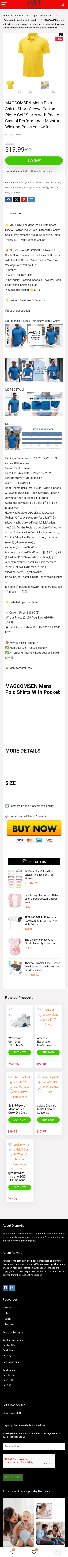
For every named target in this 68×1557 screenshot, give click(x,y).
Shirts (52, 187)
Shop (7, 1313)
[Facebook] (5, 1288)
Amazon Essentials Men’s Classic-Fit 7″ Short (46, 1043)
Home (6, 15)
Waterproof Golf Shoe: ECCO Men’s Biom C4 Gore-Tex (17, 1045)
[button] (61, 34)
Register (9, 1324)
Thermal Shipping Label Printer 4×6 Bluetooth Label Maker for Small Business (42, 966)
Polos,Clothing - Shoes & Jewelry (20, 20)
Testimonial (9, 1370)
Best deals (9, 1350)
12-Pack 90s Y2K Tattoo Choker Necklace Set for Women (39, 875)
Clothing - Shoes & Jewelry (39, 182)
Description (15, 213)
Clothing (19, 15)
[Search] (62, 4)
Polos (13, 187)
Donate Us (8, 1380)
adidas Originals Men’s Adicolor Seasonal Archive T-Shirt (46, 1111)
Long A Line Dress (14, 192)
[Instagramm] (12, 1288)
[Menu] (4, 4)
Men (7, 187)
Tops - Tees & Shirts (41, 15)
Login (8, 1318)
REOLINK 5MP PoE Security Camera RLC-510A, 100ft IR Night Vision (41, 921)
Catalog (7, 1355)
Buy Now (34, 160)
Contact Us (9, 1345)
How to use (9, 1375)
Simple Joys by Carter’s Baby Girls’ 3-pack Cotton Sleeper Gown (41, 899)
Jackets (57, 182)
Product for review (13, 1340)
